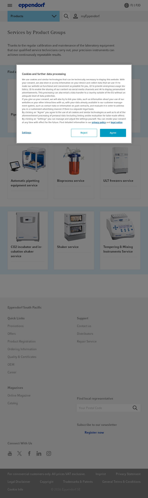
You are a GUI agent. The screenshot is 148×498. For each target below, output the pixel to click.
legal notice (116, 122)
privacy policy (99, 122)
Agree (113, 132)
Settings (26, 132)
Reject (84, 132)
